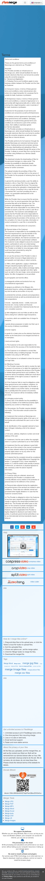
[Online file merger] (9, 2)
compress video (34, 561)
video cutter (34, 581)
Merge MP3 (9, 806)
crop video (31, 568)
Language (37, 2)
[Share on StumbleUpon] (34, 527)
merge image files (15, 669)
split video (31, 574)
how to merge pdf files (25, 666)
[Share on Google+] (22, 527)
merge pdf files (14, 666)
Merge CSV (9, 815)
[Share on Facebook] (12, 527)
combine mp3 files (37, 666)
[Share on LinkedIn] (28, 527)
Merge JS (8, 818)
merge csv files (22, 672)
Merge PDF (9, 804)
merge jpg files (30, 663)
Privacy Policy (8, 876)
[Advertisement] (22, 28)
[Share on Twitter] (17, 527)
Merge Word (8, 663)
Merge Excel (9, 811)
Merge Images (10, 820)
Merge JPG (9, 801)
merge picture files (34, 670)
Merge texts (17, 663)
